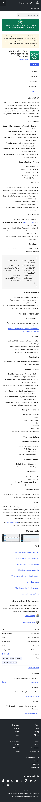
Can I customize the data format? (27, 588)
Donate (16, 748)
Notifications (13, 662)
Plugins (17, 732)
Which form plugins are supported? (27, 558)
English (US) (6, 654)
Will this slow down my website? (27, 564)
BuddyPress (34, 767)
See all (4, 682)
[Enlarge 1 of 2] (36, 537)
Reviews (34, 77)
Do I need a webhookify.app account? (25, 552)
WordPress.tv (33, 751)
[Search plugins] (19, 15)
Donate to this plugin (32, 713)
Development (32, 86)
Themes (17, 728)
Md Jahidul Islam (29, 622)
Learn (37, 741)
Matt (36, 761)
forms (12, 658)
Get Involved (15, 741)
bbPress (35, 764)
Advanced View (33, 668)
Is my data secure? (32, 582)
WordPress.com (32, 757)
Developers (35, 748)
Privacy (36, 735)
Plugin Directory (34, 8)
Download (34, 64)
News (37, 728)
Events (17, 745)
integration (6, 658)
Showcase (16, 725)
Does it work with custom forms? (27, 594)
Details (34, 72)
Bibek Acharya (23, 59)
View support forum (32, 696)
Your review (35, 682)
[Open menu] (3, 3)
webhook (5, 662)
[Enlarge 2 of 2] (17, 537)
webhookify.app (28, 222)
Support (34, 91)
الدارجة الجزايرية (29, 776)
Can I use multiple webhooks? (28, 570)
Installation (33, 82)
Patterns (17, 735)
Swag (17, 751)
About (37, 725)
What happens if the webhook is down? (25, 576)
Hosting (36, 732)
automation (18, 658)
